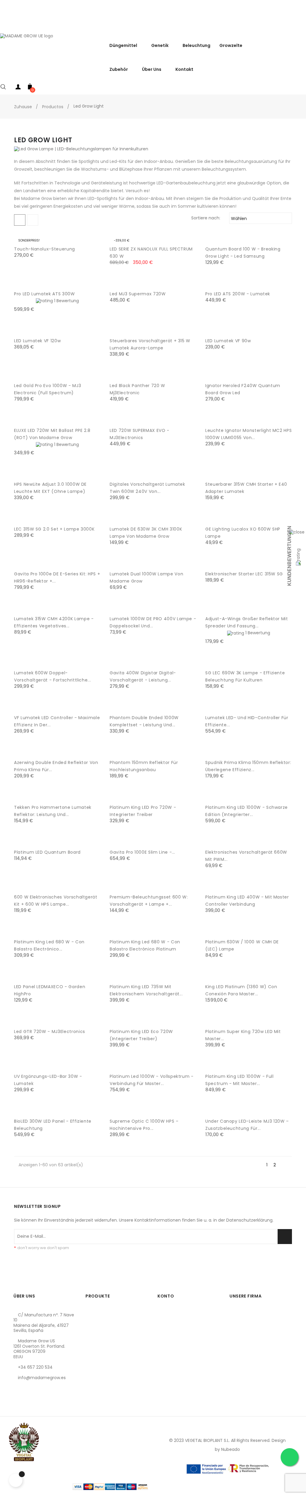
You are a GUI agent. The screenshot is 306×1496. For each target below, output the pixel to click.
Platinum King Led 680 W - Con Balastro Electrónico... (49, 945)
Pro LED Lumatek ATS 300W (44, 294)
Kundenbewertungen (289, 556)
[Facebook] (17, 1405)
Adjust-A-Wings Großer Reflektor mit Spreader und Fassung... (246, 622)
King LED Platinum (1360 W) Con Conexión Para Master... (241, 990)
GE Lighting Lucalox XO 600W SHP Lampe (242, 532)
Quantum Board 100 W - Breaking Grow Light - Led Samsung (243, 252)
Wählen (259, 218)
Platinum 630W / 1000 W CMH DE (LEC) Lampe (242, 945)
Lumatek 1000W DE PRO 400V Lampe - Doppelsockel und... (153, 622)
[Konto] (18, 88)
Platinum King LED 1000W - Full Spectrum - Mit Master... (239, 1080)
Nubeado (230, 1449)
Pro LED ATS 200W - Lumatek (237, 294)
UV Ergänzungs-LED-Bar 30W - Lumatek (48, 1080)
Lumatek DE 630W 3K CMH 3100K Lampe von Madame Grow (146, 532)
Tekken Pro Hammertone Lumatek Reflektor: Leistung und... (52, 810)
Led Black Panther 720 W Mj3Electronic (137, 389)
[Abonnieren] (285, 1236)
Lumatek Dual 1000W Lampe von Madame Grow (146, 577)
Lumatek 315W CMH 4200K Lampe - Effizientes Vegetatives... (54, 622)
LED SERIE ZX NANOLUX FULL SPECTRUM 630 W (151, 252)
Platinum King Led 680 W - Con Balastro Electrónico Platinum (145, 945)
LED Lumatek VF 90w (228, 341)
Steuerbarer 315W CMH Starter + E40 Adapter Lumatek (246, 487)
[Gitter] (19, 220)
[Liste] (32, 220)
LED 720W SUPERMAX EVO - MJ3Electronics (139, 434)
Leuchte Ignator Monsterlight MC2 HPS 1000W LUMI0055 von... (248, 434)
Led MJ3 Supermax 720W (138, 294)
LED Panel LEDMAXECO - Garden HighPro (49, 990)
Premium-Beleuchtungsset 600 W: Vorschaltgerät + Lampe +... (149, 900)
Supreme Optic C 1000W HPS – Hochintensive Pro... (144, 1124)
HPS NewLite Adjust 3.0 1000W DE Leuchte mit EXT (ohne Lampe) (50, 487)
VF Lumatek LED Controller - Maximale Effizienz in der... (57, 721)
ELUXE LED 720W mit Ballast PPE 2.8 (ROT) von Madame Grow (52, 434)
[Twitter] (28, 1405)
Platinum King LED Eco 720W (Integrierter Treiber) (141, 1035)
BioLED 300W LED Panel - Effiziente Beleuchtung (52, 1124)
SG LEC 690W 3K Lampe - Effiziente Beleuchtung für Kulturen (245, 676)
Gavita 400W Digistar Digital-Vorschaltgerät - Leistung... (143, 676)
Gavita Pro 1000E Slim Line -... (142, 852)
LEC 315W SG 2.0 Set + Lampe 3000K (54, 529)
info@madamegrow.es (42, 1378)
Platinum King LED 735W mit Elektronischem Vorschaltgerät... (146, 990)
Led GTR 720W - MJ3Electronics (49, 1031)
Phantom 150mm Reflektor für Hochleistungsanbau (144, 766)
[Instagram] (38, 1405)
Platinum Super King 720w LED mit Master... (243, 1035)
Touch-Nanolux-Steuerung (44, 249)
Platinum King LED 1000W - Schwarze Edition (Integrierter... (246, 810)
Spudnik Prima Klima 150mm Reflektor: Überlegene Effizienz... (248, 766)
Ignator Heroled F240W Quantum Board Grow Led (242, 389)
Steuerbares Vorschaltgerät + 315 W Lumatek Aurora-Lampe (150, 344)
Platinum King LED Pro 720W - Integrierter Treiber (143, 810)
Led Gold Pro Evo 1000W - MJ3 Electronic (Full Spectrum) (47, 389)
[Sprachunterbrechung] (300, 26)
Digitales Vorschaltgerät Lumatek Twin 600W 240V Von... (147, 487)
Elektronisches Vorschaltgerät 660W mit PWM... (246, 855)
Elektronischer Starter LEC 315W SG (244, 574)
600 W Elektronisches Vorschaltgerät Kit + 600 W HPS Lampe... (55, 900)
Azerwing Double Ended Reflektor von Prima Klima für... (56, 766)
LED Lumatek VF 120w (37, 341)
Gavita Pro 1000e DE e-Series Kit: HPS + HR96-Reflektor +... (57, 577)
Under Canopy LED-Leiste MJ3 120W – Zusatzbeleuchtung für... (247, 1124)
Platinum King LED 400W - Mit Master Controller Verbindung (247, 900)
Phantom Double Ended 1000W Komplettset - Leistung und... (144, 721)
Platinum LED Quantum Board (47, 852)
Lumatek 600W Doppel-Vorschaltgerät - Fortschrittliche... (52, 676)
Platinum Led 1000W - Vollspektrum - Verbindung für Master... (152, 1080)
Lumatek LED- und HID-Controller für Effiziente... (246, 721)
